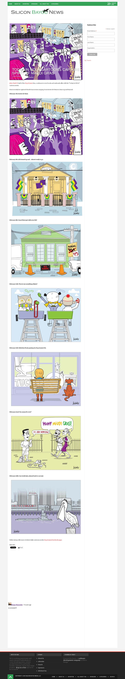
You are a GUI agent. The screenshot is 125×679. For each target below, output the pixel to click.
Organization (91, 48)
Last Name (90, 42)
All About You (44, 4)
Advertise (26, 4)
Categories (54, 4)
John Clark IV (13, 83)
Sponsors (34, 4)
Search (40, 664)
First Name (90, 37)
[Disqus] (46, 577)
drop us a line (21, 667)
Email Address (92, 31)
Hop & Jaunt (29, 83)
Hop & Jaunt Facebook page (53, 540)
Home (10, 4)
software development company (74, 659)
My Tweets (87, 60)
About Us (17, 4)
